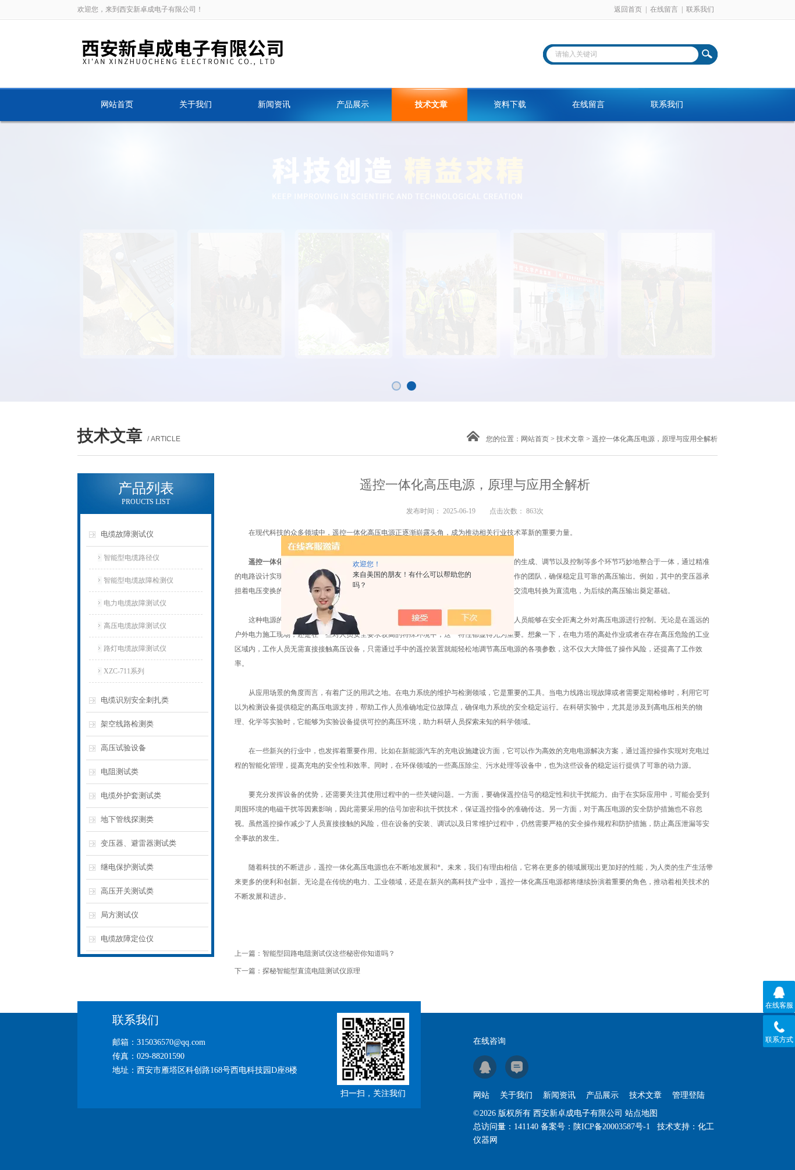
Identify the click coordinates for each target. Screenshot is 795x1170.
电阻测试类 (120, 771)
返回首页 (628, 9)
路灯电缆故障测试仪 (135, 648)
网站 (481, 1095)
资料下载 (510, 104)
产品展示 (352, 104)
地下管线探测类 (127, 819)
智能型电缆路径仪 (131, 558)
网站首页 (117, 104)
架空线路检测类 (127, 723)
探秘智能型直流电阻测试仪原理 (311, 971)
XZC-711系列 (124, 671)
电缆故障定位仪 (127, 938)
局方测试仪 (120, 914)
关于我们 (195, 104)
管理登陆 (688, 1095)
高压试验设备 (123, 747)
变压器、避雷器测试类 (138, 843)
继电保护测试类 (127, 867)
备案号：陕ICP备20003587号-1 (595, 1126)
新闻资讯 (274, 104)
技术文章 (431, 104)
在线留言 (664, 9)
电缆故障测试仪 (127, 534)
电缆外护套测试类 (131, 795)
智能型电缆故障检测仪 (138, 580)
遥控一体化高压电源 (280, 562)
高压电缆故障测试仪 (135, 626)
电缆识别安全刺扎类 (135, 700)
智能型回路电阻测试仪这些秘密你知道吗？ (328, 953)
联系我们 (700, 9)
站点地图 (641, 1113)
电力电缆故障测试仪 (135, 603)
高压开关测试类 (127, 891)
